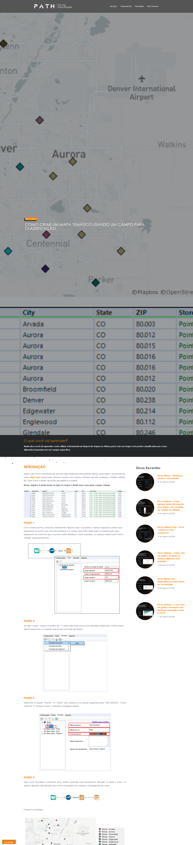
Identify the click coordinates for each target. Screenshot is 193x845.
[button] (31, 218)
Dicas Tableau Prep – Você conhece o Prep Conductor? (170, 530)
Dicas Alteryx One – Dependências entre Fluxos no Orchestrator (170, 582)
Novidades (139, 6)
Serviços (113, 6)
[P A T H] (53, 6)
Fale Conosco (153, 6)
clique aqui (34, 477)
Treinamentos (126, 6)
